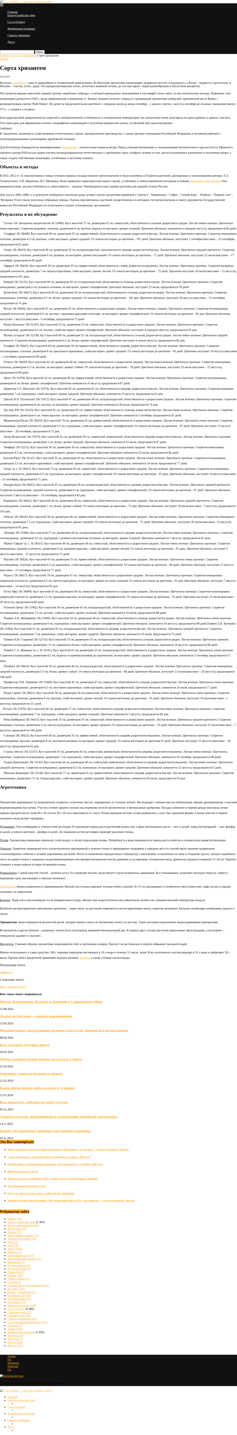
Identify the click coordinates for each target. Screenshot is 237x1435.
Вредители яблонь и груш (22, 1171)
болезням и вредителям (205, 181)
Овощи (15, 1275)
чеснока (85, 957)
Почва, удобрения (21, 1292)
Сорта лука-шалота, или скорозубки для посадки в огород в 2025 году (49, 1157)
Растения (16, 1302)
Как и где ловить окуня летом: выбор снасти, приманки (40, 1193)
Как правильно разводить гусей (26, 1186)
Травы (14, 1328)
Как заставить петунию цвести (24, 1045)
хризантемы (69, 147)
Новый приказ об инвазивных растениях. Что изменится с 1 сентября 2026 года (54, 1164)
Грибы (14, 1232)
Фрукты (15, 1338)
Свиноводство (19, 1312)
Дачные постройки (22, 1238)
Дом (12, 1245)
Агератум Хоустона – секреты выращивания (36, 1016)
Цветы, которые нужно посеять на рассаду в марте (41, 1059)
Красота (14, 1252)
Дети (12, 1242)
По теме (16, 1288)
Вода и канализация (22, 1225)
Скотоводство (19, 1315)
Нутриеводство (19, 1268)
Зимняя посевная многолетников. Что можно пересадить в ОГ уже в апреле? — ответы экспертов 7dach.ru (71, 1200)
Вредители (17, 1228)
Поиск (39, 52)
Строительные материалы (27, 1322)
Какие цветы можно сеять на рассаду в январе (37, 1088)
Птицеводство (19, 1295)
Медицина (16, 1262)
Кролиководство (20, 1255)
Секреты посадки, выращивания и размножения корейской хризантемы (58, 1117)
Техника (14, 1325)
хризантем (18, 82)
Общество (15, 1272)
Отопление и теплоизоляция (28, 1285)
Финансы (15, 1335)
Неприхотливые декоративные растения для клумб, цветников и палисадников (64, 1030)
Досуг (11, 42)
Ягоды (15, 1345)
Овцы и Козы (18, 1278)
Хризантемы (8, 886)
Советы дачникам (18, 35)
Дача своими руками (23, 1235)
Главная (12, 12)
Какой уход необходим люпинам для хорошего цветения (45, 1131)
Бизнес (14, 1218)
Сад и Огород (16, 22)
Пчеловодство (19, 1298)
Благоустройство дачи (21, 15)
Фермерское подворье (21, 28)
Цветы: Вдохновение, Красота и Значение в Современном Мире (51, 1002)
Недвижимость (19, 1265)
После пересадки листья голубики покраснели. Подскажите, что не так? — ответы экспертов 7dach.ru (68, 1149)
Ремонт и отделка (22, 1305)
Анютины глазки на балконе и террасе (31, 1074)
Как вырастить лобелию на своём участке (34, 1102)
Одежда (14, 1282)
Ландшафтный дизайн (24, 1258)
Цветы (32, 55)
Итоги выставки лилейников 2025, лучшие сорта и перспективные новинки (52, 1178)
